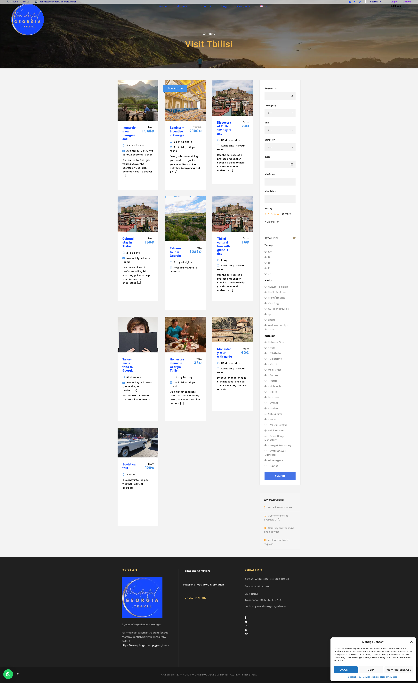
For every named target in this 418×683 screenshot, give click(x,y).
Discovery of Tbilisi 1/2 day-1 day (224, 128)
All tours (182, 6)
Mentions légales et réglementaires (380, 676)
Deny (371, 669)
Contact (206, 6)
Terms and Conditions (196, 570)
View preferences (398, 669)
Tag (267, 122)
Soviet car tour (129, 466)
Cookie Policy (354, 676)
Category (270, 105)
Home (163, 6)
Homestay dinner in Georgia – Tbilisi (177, 365)
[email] (350, 1)
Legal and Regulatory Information (203, 584)
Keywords (271, 88)
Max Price (270, 191)
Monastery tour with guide (224, 352)
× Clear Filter (272, 221)
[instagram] (360, 1)
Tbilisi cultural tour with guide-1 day (223, 246)
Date (267, 157)
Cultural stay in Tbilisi (128, 242)
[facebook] (354, 1)
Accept (345, 669)
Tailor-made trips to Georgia (127, 365)
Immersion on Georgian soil (129, 133)
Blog (224, 6)
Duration (270, 139)
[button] (411, 641)
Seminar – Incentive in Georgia (177, 131)
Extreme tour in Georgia (175, 252)
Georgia (241, 6)
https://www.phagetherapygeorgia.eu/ (145, 645)
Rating (269, 208)
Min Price (270, 174)
